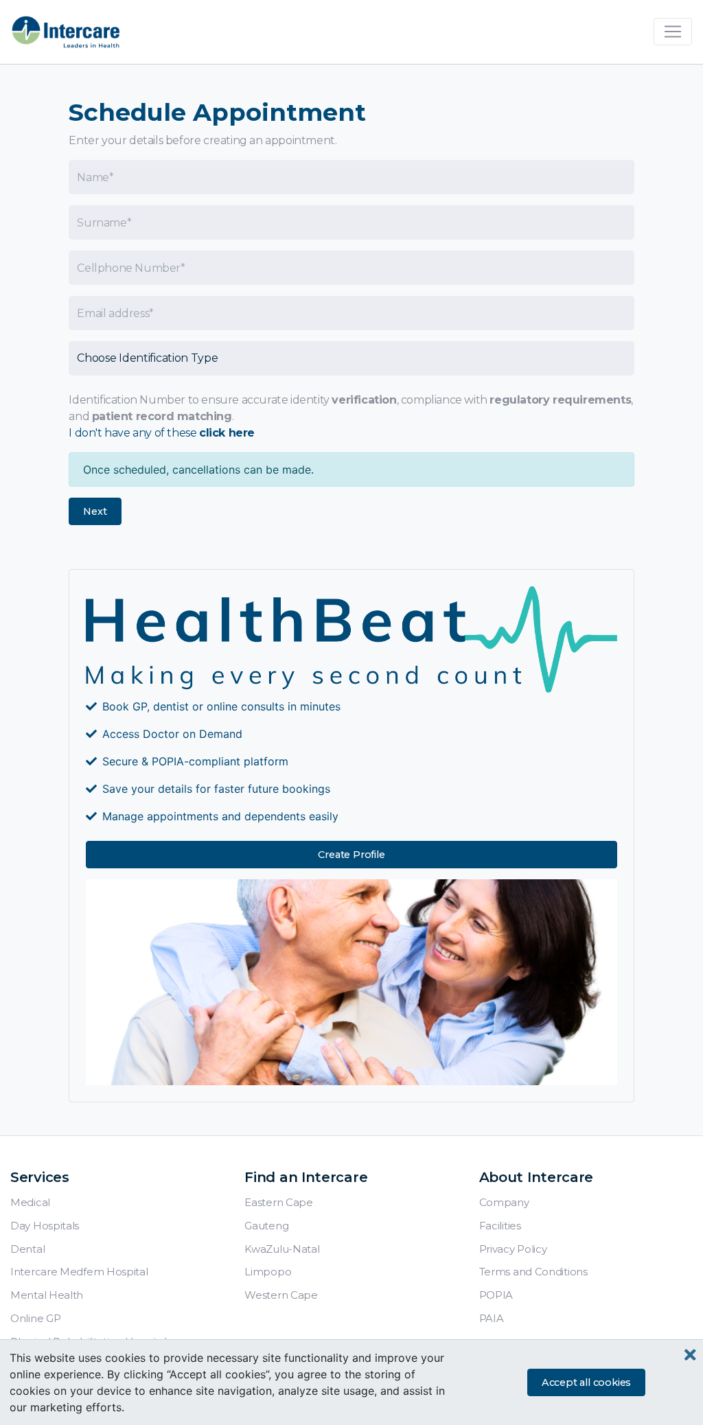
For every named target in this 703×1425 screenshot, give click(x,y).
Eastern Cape (278, 1202)
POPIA (496, 1294)
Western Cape (280, 1294)
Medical (30, 1202)
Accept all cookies (586, 1382)
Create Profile (351, 854)
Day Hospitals (44, 1225)
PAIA (491, 1318)
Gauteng (266, 1225)
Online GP (35, 1318)
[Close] (690, 1355)
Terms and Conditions (533, 1271)
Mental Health (46, 1294)
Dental (27, 1248)
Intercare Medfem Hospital (79, 1271)
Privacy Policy (513, 1248)
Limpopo (267, 1271)
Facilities (500, 1225)
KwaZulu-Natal (281, 1248)
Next (94, 511)
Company (504, 1202)
